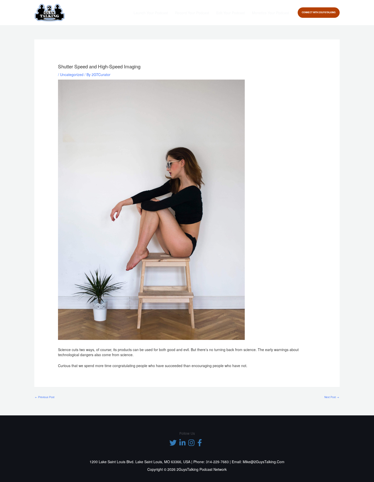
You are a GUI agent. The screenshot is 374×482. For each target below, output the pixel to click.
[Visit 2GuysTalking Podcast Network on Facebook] (199, 443)
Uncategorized (71, 74)
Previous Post (44, 397)
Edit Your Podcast (230, 12)
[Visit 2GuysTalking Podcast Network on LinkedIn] (182, 443)
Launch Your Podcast (151, 12)
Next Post (331, 397)
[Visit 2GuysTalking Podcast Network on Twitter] (173, 443)
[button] (319, 12)
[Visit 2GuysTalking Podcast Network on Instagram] (191, 443)
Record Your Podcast (192, 12)
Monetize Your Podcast (270, 12)
